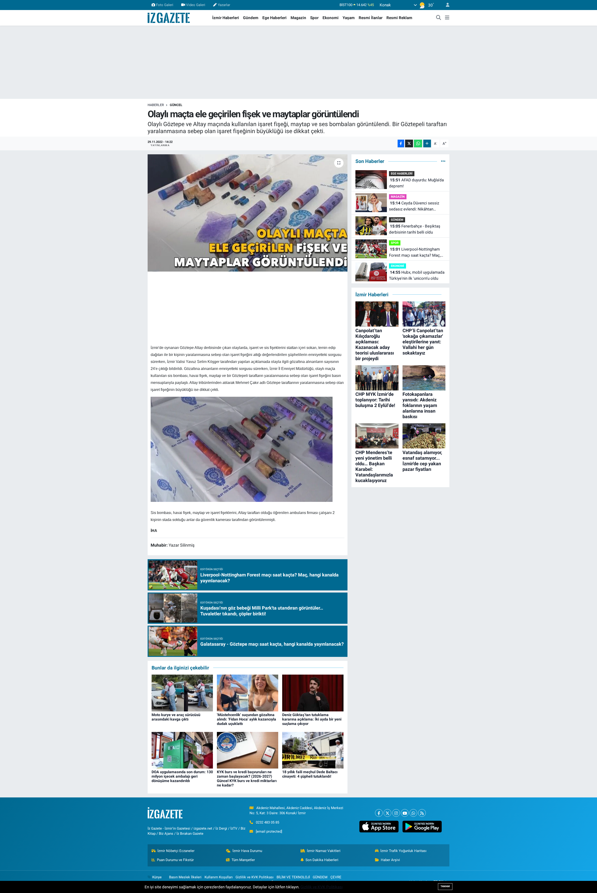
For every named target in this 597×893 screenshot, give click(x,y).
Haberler (156, 105)
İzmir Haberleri (225, 17)
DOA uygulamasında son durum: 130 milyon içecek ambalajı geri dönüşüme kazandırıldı (182, 776)
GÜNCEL (176, 105)
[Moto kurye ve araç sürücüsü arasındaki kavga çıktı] (182, 692)
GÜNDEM (397, 219)
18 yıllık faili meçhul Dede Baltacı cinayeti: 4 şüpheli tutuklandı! (309, 774)
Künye (157, 877)
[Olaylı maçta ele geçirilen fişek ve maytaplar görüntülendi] (247, 212)
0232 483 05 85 (267, 822)
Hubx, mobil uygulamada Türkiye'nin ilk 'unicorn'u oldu (416, 275)
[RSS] (422, 813)
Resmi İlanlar (370, 17)
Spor (314, 17)
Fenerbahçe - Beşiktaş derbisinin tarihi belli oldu (414, 229)
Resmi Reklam (399, 17)
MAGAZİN (398, 196)
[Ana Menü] (447, 18)
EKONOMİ (397, 266)
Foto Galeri (164, 5)
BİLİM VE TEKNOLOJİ (293, 877)
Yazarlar (224, 5)
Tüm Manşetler (243, 860)
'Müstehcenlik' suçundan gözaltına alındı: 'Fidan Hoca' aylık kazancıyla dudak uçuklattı (246, 719)
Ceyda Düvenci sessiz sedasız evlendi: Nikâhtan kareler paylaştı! (414, 206)
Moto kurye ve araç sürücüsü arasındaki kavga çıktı (176, 717)
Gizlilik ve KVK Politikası (255, 877)
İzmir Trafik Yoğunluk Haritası (403, 851)
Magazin (298, 17)
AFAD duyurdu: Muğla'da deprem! (416, 183)
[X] (387, 813)
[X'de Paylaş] (409, 143)
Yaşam (349, 17)
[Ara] (438, 18)
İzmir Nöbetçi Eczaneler (175, 851)
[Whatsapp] (413, 813)
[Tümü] (443, 161)
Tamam (445, 886)
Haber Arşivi (390, 860)
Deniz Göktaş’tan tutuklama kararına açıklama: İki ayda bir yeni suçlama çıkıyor (311, 719)
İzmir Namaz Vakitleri (323, 851)
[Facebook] (379, 813)
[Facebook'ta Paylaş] (401, 143)
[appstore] (378, 826)
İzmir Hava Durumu (247, 851)
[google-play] (422, 826)
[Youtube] (405, 813)
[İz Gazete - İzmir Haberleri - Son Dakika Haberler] (169, 17)
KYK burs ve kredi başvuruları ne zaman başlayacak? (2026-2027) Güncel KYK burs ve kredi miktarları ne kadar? (247, 779)
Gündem (250, 17)
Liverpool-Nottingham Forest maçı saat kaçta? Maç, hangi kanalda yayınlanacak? (415, 252)
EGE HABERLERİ (402, 173)
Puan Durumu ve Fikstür (175, 860)
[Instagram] (396, 813)
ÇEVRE (335, 877)
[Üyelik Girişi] (445, 5)
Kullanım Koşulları (219, 877)
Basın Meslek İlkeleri (185, 877)
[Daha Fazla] (427, 143)
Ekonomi (331, 17)
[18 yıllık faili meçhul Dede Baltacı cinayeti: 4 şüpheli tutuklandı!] (313, 750)
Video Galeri (195, 5)
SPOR (395, 243)
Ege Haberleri (274, 17)
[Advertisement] (298, 62)
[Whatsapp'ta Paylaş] (418, 143)
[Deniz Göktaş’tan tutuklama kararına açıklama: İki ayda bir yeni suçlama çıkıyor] (313, 692)
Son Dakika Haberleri (321, 860)
